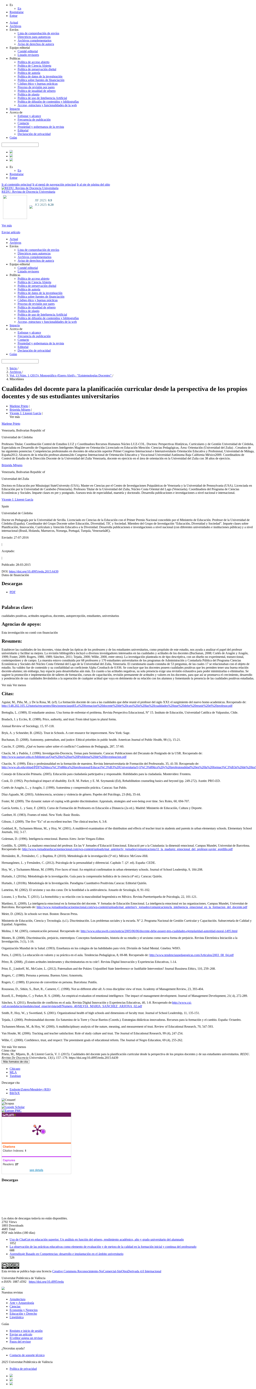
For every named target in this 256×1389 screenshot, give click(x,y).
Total (12, 1229)
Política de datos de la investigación (40, 76)
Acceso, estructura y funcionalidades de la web (47, 105)
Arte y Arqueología (22, 1302)
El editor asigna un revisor (26, 1338)
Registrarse (17, 12)
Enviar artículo (11, 232)
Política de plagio (28, 94)
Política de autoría (29, 73)
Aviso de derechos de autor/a (36, 44)
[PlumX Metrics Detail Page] (37, 1130)
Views (13, 1222)
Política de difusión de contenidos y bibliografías (48, 101)
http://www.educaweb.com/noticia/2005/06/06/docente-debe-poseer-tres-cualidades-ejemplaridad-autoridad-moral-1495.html (159, 931)
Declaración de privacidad (34, 134)
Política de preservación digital (37, 69)
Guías (13, 137)
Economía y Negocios (24, 1310)
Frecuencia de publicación (34, 119)
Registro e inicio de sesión (26, 1330)
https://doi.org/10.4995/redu (46, 1281)
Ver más (7, 225)
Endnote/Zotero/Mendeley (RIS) (30, 1089)
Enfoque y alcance (29, 116)
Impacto (15, 108)
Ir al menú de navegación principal (54, 184)
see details (36, 1170)
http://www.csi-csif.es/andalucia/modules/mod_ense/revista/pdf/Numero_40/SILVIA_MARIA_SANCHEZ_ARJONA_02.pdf (97, 1004)
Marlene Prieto (19, 406)
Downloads (16, 1225)
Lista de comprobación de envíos (38, 33)
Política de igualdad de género (37, 90)
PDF (13, 592)
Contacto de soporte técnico (27, 1355)
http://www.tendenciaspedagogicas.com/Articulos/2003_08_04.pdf (191, 955)
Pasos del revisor (20, 1341)
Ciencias (15, 1306)
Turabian (15, 1076)
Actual (14, 22)
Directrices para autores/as (34, 37)
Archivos (15, 26)
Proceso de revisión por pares (36, 87)
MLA (13, 1072)
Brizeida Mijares (20, 409)
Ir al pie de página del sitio (93, 184)
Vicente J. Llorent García (25, 413)
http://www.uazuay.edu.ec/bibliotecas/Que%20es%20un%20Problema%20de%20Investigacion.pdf (64, 757)
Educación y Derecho (23, 1313)
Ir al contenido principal (17, 184)
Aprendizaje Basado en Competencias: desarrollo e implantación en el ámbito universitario (66, 1254)
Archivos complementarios (34, 40)
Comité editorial (28, 51)
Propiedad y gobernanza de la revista (41, 126)
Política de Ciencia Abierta (34, 65)
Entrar (13, 15)
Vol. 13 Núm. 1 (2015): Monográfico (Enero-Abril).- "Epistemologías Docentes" (61, 375)
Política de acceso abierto (33, 62)
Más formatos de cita (15, 1061)
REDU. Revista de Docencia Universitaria (28, 191)
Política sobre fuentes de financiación (41, 80)
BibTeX (15, 1093)
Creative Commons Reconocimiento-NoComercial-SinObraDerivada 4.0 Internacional (106, 1271)
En (19, 8)
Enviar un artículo (21, 1334)
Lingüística (17, 1317)
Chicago (15, 1068)
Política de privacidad (23, 1368)
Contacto (23, 123)
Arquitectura (17, 1299)
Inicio (14, 368)
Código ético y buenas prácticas (38, 83)
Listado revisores (28, 55)
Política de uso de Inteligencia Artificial (42, 98)
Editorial (23, 130)
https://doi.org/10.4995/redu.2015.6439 (33, 571)
